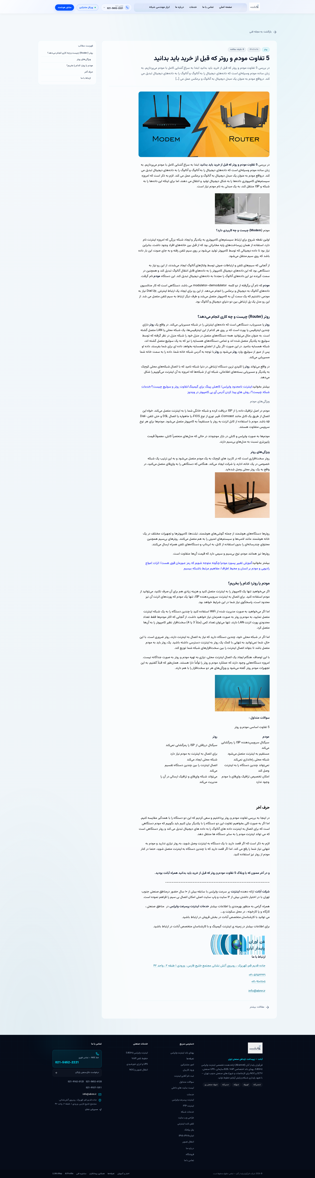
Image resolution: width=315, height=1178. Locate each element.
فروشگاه (190, 1154)
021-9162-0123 (76, 1081)
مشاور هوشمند (64, 7)
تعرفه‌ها (190, 1059)
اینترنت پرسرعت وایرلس (183, 1100)
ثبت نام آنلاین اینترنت (184, 1076)
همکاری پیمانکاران (97, 1173)
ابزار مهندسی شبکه (159, 7)
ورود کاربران (188, 1070)
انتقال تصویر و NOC (138, 1070)
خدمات (193, 7)
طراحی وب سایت (186, 1118)
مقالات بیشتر (257, 1007)
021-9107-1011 (94, 1087)
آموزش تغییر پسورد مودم (236, 563)
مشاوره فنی (81, 1173)
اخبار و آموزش (123, 1173)
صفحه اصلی (225, 7)
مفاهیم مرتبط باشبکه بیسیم (202, 568)
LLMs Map (57, 1173)
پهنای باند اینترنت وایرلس (182, 1053)
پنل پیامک (189, 1130)
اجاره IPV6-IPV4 (186, 1136)
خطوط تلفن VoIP (140, 1058)
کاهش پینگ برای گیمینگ (204, 386)
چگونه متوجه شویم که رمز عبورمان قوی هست (190, 563)
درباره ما (179, 7)
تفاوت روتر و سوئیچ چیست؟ (170, 386)
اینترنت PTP (188, 1106)
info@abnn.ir (90, 1094)
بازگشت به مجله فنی (260, 32)
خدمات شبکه (187, 1112)
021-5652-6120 (94, 1081)
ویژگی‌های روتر (84, 59)
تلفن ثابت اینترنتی (185, 1124)
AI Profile (69, 1173)
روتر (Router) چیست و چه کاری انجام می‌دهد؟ (70, 53)
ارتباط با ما (86, 78)
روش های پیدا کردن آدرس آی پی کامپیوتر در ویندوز (218, 392)
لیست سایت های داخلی (182, 1088)
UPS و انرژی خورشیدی (137, 1064)
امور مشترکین (187, 1065)
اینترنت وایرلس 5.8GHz (137, 1053)
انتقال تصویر (188, 1142)
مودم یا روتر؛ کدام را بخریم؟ (80, 65)
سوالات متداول (186, 1082)
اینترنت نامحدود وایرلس (237, 386)
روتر (265, 49)
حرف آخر (88, 72)
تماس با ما (208, 7)
